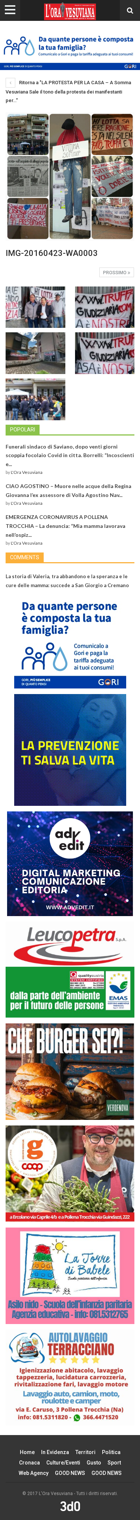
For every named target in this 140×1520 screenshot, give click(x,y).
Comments (24, 557)
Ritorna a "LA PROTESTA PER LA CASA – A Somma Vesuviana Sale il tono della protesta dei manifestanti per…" (68, 91)
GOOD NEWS (70, 1473)
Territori (85, 1452)
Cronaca (29, 1463)
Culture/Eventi (63, 1463)
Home (27, 1452)
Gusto (94, 1463)
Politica (111, 1452)
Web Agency (34, 1473)
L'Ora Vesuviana (27, 472)
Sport (114, 1463)
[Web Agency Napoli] (70, 1506)
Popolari (22, 430)
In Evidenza (55, 1452)
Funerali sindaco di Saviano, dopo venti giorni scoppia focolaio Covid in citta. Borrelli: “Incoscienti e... (70, 455)
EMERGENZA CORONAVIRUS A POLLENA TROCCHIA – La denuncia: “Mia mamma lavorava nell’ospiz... (65, 526)
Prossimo (115, 272)
